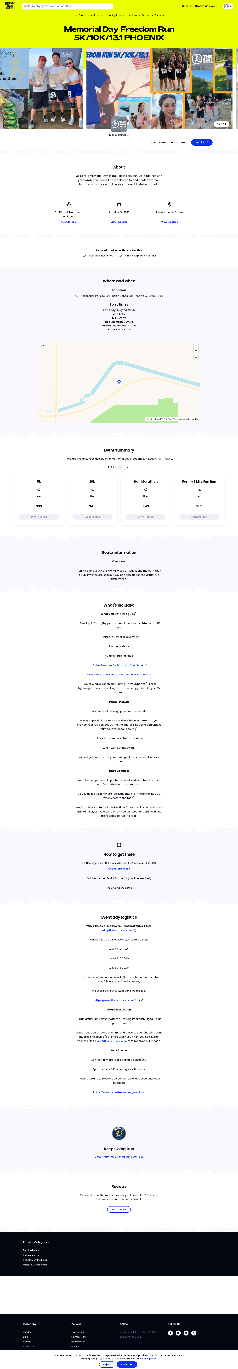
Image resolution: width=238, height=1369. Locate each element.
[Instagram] (187, 1336)
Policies (76, 1324)
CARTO (161, 419)
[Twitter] (179, 1336)
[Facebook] (172, 1336)
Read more (117, 578)
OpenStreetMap (175, 419)
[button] (119, 382)
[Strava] (195, 1336)
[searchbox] (67, 6)
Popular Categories (36, 1242)
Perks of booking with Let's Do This (119, 250)
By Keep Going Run (119, 135)
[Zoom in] (196, 345)
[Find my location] (196, 356)
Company (29, 1324)
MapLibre (150, 419)
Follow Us (174, 1324)
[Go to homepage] (10, 6)
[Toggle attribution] (196, 419)
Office (124, 1324)
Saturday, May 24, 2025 (119, 310)
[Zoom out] (196, 350)
